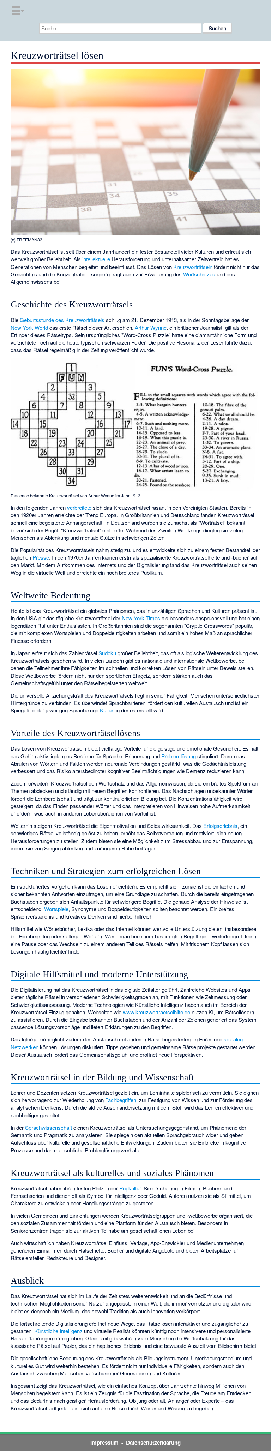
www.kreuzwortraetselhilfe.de (156, 1012)
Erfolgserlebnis (220, 825)
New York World (29, 327)
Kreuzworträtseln (192, 266)
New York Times (141, 618)
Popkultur (130, 1188)
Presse (40, 557)
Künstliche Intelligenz (58, 1330)
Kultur (106, 710)
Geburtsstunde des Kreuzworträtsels (62, 319)
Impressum (104, 1442)
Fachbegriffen (120, 1100)
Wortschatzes (199, 274)
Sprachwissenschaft (48, 1127)
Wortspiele (56, 909)
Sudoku (107, 653)
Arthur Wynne (151, 327)
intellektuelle (96, 259)
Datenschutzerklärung (153, 1442)
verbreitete (79, 507)
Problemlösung (178, 756)
